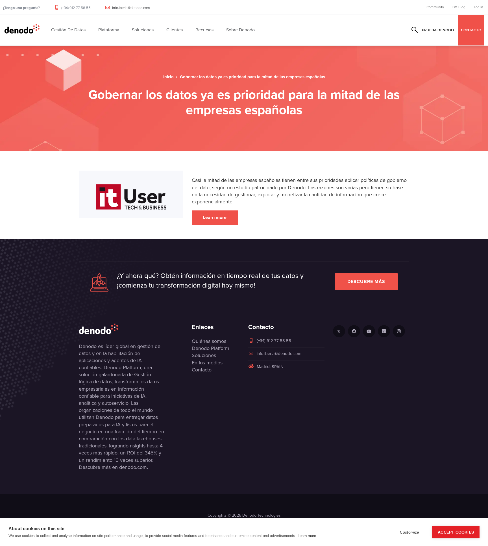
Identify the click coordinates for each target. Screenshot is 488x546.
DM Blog (458, 7)
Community (435, 7)
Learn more (214, 217)
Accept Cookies (456, 532)
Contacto (202, 369)
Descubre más (366, 281)
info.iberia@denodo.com (131, 7)
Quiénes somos (209, 341)
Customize (409, 532)
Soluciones (204, 355)
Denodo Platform (210, 348)
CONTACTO (471, 30)
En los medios (207, 362)
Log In (478, 7)
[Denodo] (22, 29)
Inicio (168, 77)
